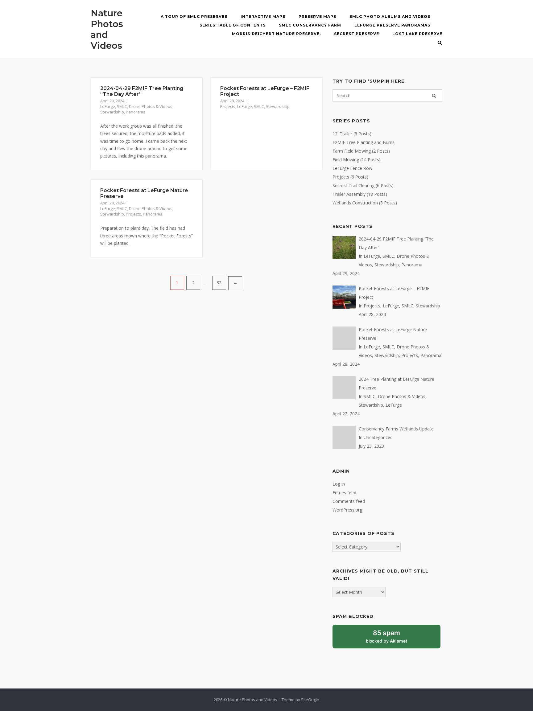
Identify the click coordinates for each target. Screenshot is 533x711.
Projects (227, 106)
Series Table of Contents (233, 25)
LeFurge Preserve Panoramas (392, 25)
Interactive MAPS (263, 16)
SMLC (122, 106)
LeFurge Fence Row (352, 168)
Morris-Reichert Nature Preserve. (276, 33)
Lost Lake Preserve (417, 33)
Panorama (136, 112)
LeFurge (107, 106)
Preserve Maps (317, 16)
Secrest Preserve (356, 33)
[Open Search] (439, 43)
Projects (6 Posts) (350, 177)
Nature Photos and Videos (107, 29)
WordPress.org (347, 510)
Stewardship (112, 112)
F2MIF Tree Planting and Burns (364, 142)
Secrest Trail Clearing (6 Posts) (363, 185)
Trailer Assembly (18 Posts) (360, 194)
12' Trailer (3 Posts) (352, 134)
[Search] (434, 95)
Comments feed (349, 501)
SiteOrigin (310, 699)
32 (219, 283)
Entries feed (344, 492)
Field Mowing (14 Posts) (357, 159)
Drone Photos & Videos (150, 106)
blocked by (393, 639)
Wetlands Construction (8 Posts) (365, 203)
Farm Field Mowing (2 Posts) (361, 151)
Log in (339, 484)
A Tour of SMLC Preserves (194, 16)
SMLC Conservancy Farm (310, 25)
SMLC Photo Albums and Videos (389, 16)
